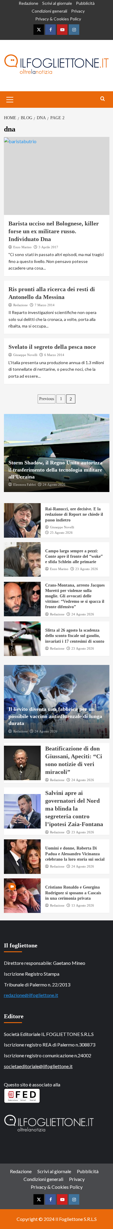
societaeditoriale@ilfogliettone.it (38, 1066)
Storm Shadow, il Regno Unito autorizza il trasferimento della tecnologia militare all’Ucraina (55, 470)
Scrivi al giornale (57, 3)
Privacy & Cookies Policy (58, 18)
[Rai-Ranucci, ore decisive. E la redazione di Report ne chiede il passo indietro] (22, 520)
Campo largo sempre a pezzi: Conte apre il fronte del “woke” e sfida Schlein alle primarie (74, 556)
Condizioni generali (49, 11)
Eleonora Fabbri (24, 484)
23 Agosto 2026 (86, 569)
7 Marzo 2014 (45, 305)
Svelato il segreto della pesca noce (52, 346)
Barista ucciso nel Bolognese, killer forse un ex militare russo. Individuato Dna (53, 231)
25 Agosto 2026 (61, 532)
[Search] (102, 99)
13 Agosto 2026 (82, 905)
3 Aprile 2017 (48, 247)
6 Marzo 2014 (54, 355)
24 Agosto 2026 (54, 484)
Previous (46, 399)
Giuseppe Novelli (25, 355)
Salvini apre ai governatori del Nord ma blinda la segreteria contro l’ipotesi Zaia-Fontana (74, 808)
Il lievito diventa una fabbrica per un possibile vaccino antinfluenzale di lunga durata (55, 716)
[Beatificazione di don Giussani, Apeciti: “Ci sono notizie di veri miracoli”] (22, 763)
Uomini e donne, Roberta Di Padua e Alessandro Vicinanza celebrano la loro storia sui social (75, 853)
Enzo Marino (22, 247)
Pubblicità (85, 3)
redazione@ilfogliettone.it (31, 995)
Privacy (78, 11)
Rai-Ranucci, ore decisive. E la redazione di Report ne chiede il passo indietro (74, 514)
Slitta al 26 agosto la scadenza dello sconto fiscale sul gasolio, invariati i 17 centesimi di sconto (74, 635)
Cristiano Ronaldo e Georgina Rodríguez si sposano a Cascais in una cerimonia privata (73, 892)
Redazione (28, 3)
